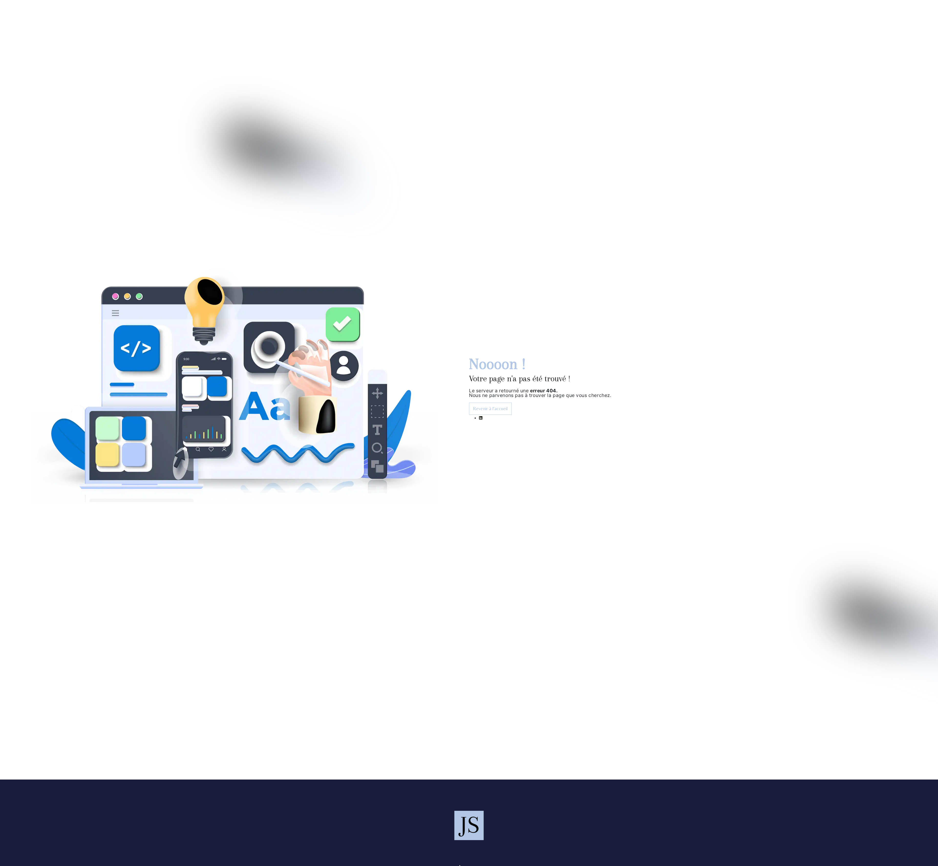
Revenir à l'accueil (490, 408)
